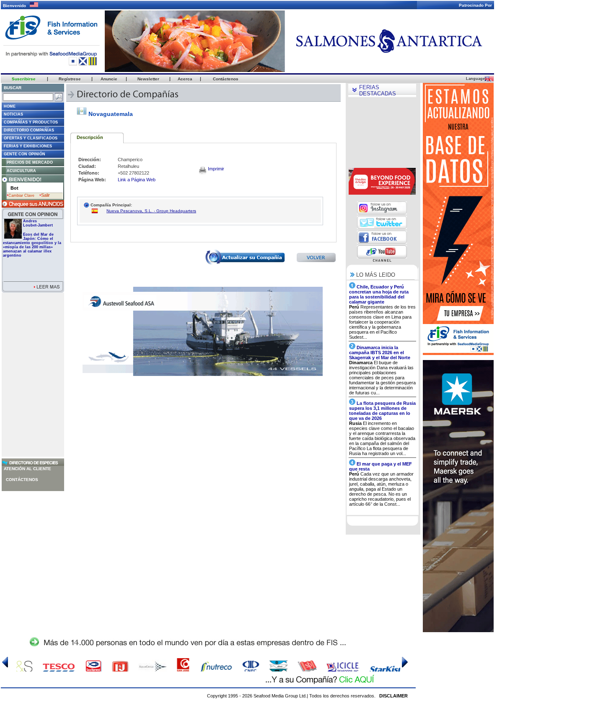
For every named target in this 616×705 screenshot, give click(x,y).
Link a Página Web (136, 179)
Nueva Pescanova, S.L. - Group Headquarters (151, 210)
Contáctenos (22, 479)
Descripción (90, 137)
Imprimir (215, 168)
